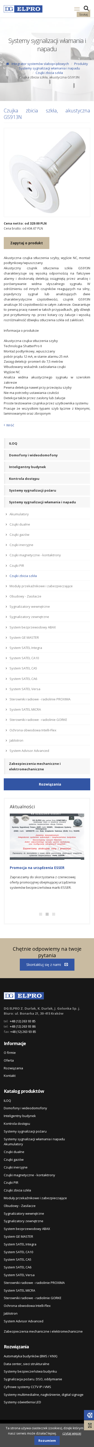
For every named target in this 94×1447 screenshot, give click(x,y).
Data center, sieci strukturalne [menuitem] (26, 1364)
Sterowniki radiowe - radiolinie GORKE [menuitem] (38, 719)
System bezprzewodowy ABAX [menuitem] (33, 627)
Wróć (10, 425)
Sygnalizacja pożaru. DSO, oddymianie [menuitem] (33, 1379)
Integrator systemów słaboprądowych (40, 63)
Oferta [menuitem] (9, 1060)
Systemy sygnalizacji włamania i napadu (49, 68)
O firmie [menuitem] (10, 1052)
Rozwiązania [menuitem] (13, 1068)
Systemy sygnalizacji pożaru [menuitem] (32, 490)
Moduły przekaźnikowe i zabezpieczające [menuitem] (41, 586)
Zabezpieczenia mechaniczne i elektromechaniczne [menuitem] (35, 766)
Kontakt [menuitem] (10, 1075)
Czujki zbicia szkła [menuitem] (23, 576)
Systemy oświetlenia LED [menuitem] (22, 1402)
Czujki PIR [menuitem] (17, 565)
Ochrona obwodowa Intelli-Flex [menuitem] (33, 730)
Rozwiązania (50, 784)
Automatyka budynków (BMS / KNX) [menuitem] (30, 1356)
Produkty (81, 63)
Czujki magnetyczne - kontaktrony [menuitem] (35, 555)
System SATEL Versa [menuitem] (25, 689)
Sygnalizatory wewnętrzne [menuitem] (30, 606)
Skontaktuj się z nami (44, 964)
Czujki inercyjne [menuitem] (21, 545)
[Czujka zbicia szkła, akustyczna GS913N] (47, 172)
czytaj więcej (71, 1433)
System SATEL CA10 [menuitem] (24, 658)
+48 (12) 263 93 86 (23, 1026)
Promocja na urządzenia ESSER (37, 867)
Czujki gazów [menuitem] (19, 534)
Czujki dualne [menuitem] (20, 524)
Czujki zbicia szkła (49, 72)
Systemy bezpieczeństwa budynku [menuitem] (30, 1371)
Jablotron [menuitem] (16, 740)
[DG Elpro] (24, 994)
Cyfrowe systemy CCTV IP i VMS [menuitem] (27, 1387)
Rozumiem (47, 1440)
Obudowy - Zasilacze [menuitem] (25, 596)
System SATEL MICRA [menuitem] (25, 709)
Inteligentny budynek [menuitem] (27, 467)
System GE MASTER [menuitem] (24, 637)
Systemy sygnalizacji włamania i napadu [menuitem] (42, 502)
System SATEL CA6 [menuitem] (23, 678)
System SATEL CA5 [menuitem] (23, 668)
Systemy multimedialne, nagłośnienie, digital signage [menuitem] (43, 1394)
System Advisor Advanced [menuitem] (29, 750)
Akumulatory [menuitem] (19, 514)
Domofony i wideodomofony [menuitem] (33, 455)
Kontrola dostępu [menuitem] (24, 478)
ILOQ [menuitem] (13, 443)
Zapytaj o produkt (26, 243)
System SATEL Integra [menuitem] (26, 647)
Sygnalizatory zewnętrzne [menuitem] (29, 616)
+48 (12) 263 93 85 (23, 1021)
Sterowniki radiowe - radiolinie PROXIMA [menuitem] (40, 699)
